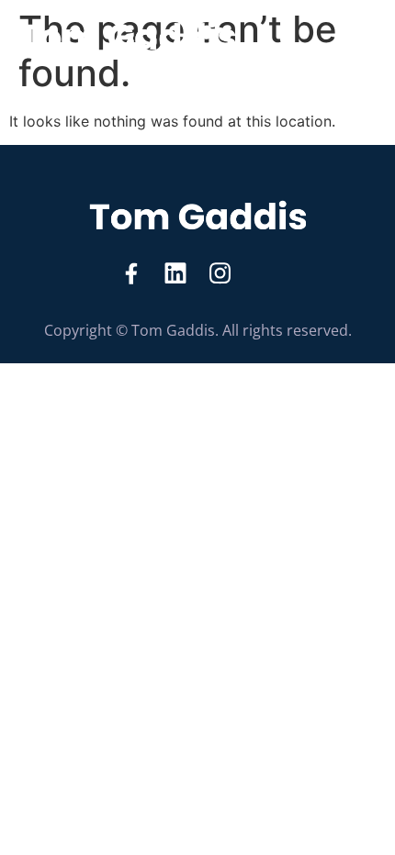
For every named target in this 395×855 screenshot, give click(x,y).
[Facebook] (131, 273)
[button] (360, 34)
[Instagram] (220, 273)
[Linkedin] (175, 273)
